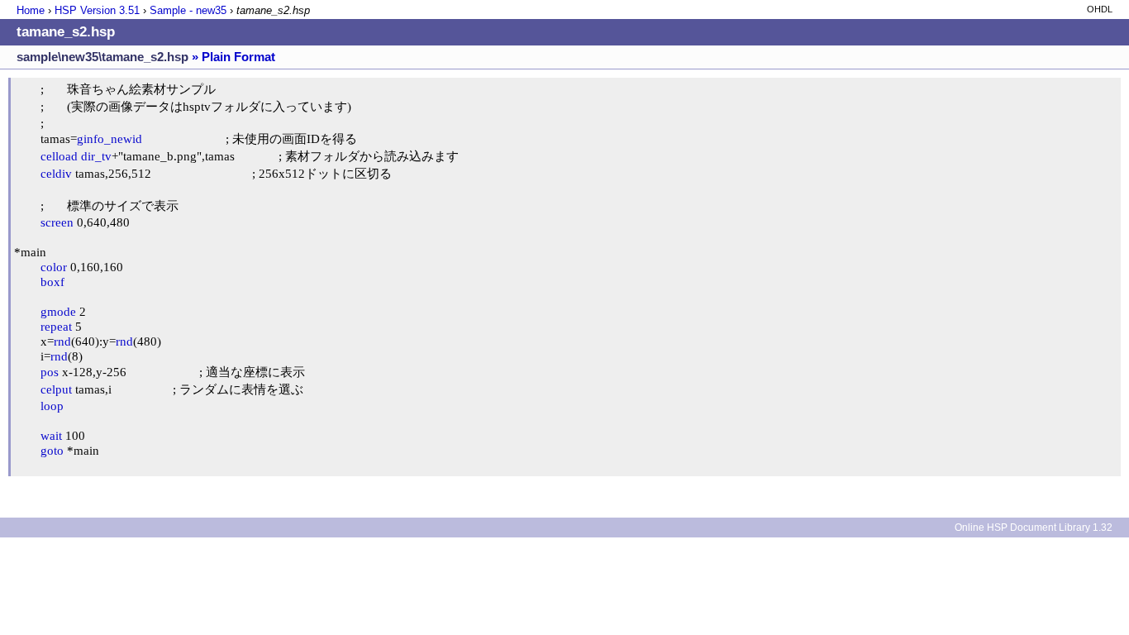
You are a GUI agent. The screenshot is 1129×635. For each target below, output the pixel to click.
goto (52, 450)
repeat (56, 326)
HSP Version (97, 10)
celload (59, 156)
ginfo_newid (109, 138)
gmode (58, 311)
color (53, 267)
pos (49, 372)
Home (31, 10)
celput (56, 389)
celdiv (56, 173)
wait (51, 435)
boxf (52, 282)
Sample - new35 (188, 10)
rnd (62, 341)
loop (52, 406)
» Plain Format (233, 57)
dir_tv (96, 156)
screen (57, 222)
